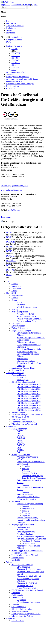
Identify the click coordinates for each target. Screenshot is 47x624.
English (34, 4)
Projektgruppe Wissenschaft (17, 77)
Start (8, 21)
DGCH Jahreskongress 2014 (28, 410)
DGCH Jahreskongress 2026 (23, 382)
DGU (13, 70)
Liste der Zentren (29, 543)
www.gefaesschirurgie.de (11, 190)
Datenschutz (16, 4)
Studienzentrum (12, 86)
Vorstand (20, 302)
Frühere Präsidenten (19, 328)
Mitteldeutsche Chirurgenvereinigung (26, 341)
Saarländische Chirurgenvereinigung (26, 359)
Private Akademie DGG (27, 588)
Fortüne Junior (17, 595)
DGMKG (15, 55)
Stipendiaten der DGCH (27, 316)
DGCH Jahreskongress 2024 (28, 387)
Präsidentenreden (18, 419)
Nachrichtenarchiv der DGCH (23, 422)
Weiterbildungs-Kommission (28, 602)
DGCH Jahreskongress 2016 (28, 405)
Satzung (14, 309)
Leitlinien (15, 604)
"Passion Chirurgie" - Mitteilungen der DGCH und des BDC (27, 416)
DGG (8, 42)
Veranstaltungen (18, 412)
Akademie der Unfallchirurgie (29, 569)
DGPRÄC (15, 63)
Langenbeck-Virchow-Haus (22, 368)
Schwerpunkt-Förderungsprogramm (26, 530)
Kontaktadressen (23, 527)
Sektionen (10, 74)
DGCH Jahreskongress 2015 (28, 408)
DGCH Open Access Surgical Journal (27, 590)
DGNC (14, 58)
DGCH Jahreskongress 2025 (28, 384)
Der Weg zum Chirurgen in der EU (25, 614)
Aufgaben (26, 466)
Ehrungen (15, 323)
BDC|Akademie (23, 567)
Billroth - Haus (17, 370)
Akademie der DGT (25, 585)
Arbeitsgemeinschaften (15, 72)
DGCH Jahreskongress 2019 (28, 398)
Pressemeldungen (18, 375)
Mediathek (15, 592)
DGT (13, 65)
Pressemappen (22, 380)
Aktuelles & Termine (15, 26)
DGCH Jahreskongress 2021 (28, 394)
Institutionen (11, 28)
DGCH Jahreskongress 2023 (28, 389)
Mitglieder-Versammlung (27, 307)
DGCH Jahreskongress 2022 (28, 391)
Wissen (9, 30)
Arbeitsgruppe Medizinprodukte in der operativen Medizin (22, 80)
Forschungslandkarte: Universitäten (31, 539)
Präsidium (21, 305)
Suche (14, 291)
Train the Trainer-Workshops (34, 478)
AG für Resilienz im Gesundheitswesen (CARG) (28, 495)
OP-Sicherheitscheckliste (21, 609)
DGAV (14, 48)
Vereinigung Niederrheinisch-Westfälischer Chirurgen (29, 350)
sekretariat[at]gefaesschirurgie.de (14, 185)
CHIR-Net (10, 88)
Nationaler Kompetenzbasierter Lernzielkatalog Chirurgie (32, 473)
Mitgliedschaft (17, 295)
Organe (14, 300)
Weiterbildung (17, 597)
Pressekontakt (22, 377)
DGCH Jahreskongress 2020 (28, 396)
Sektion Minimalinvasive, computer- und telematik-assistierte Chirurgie (31, 520)
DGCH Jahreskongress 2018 (28, 401)
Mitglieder (10, 33)
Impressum (5, 4)
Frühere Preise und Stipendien (29, 319)
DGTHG (15, 67)
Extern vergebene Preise (27, 321)
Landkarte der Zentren (31, 541)
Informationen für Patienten (22, 616)
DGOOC (15, 60)
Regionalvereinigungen (21, 330)
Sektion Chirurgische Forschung (30, 504)
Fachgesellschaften (14, 39)
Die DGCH (11, 23)
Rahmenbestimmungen (26, 499)
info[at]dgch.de (14, 210)
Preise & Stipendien (19, 312)
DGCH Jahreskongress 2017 (28, 403)
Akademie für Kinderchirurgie (29, 576)
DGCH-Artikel (17, 621)
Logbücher (21, 600)
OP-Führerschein (18, 607)
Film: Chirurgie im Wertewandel (24, 424)
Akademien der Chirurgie (22, 564)
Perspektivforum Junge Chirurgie (20, 84)
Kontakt (26, 4)
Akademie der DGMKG (27, 583)
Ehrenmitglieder (18, 326)
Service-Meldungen (19, 611)
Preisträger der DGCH (26, 314)
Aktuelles (26, 513)
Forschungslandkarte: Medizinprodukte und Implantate (30, 535)
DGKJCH (15, 53)
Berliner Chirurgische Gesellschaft (31, 337)
